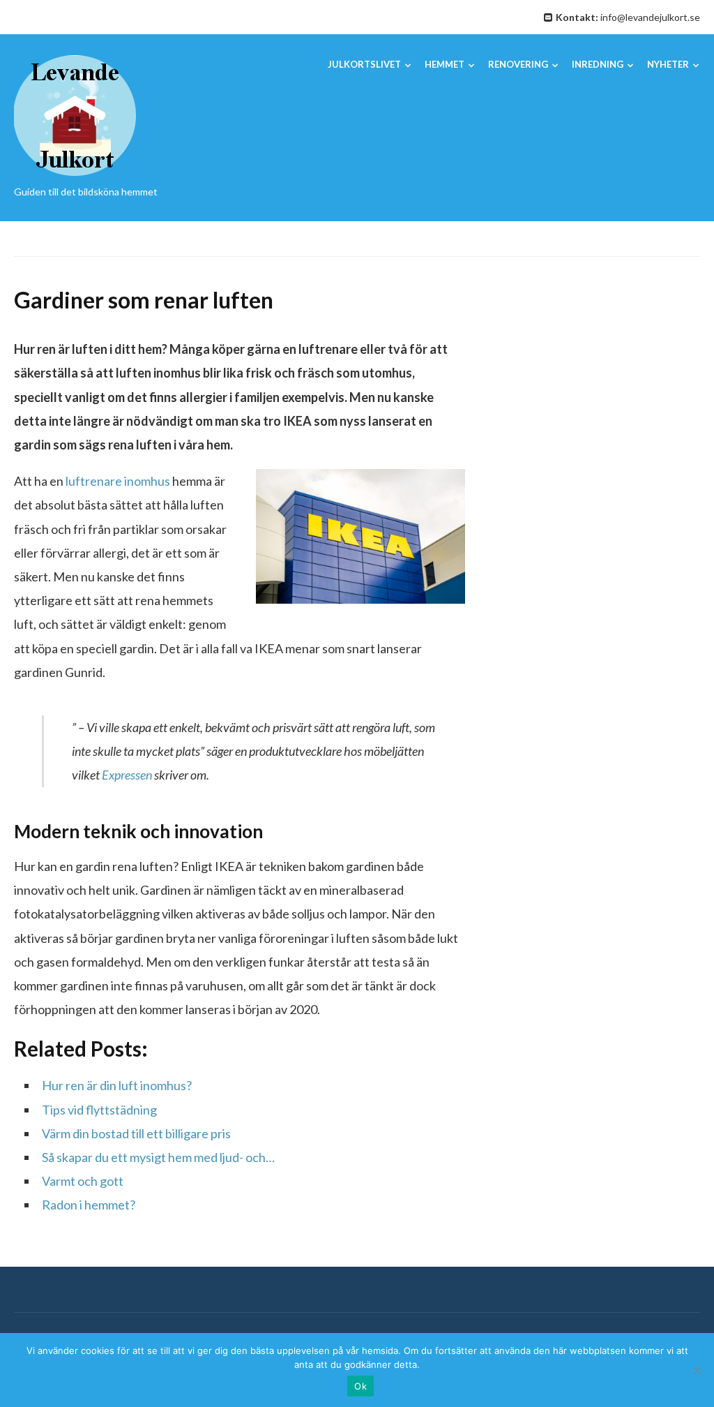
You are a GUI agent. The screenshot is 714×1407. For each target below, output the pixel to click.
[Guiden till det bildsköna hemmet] (75, 114)
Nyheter (668, 64)
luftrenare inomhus (118, 481)
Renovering (518, 64)
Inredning (597, 64)
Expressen (127, 774)
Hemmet (444, 64)
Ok (360, 1386)
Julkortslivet (364, 64)
